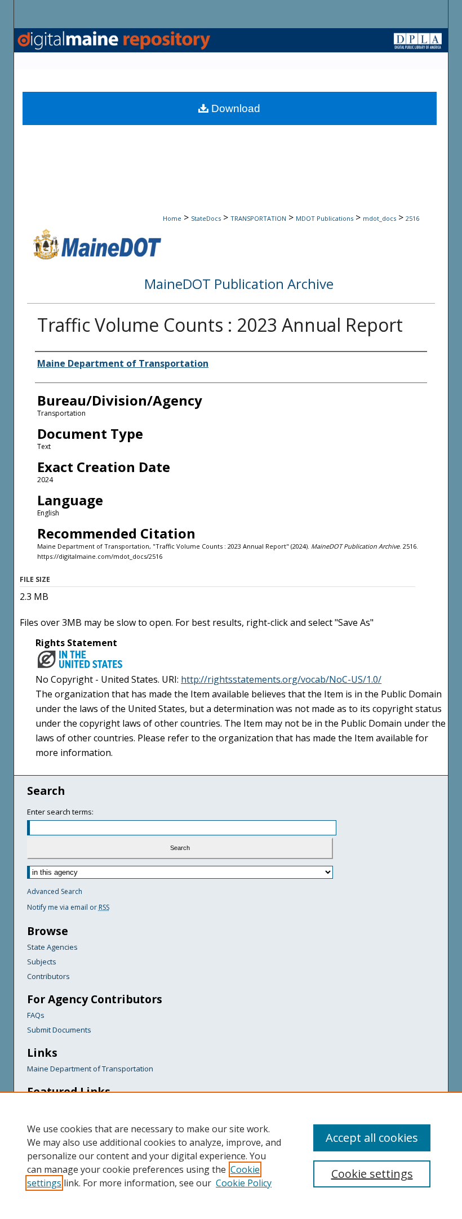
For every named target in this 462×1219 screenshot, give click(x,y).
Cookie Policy (244, 1183)
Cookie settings (372, 1173)
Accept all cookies (372, 1137)
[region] (231, 1155)
